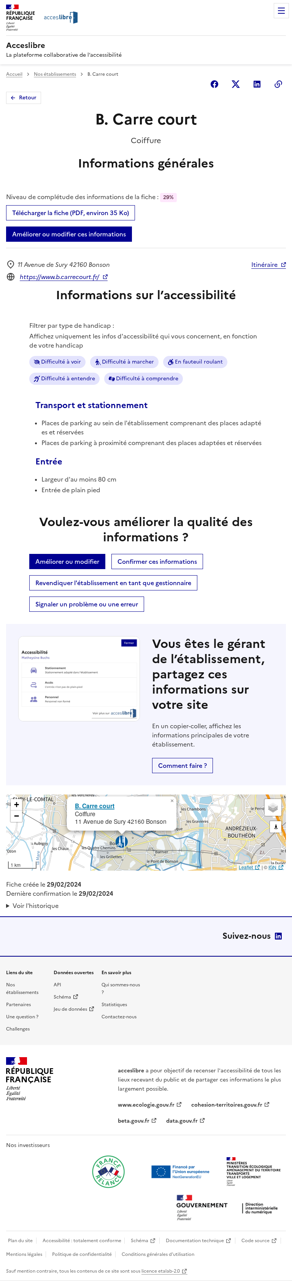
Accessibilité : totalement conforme (82, 1240)
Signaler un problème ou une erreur (86, 604)
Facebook (214, 84)
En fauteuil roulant (199, 362)
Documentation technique (195, 1240)
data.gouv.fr (182, 1121)
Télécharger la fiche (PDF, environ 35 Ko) (70, 212)
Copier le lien (278, 84)
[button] (171, 801)
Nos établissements (55, 74)
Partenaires (18, 1004)
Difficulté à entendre (68, 379)
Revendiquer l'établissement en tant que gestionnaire (113, 582)
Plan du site (20, 1240)
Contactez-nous (119, 1016)
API (57, 984)
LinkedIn (278, 936)
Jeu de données (70, 1009)
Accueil (14, 74)
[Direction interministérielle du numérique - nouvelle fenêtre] (229, 1208)
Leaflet (246, 867)
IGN (272, 867)
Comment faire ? (182, 765)
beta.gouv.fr (133, 1121)
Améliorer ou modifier (67, 561)
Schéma (62, 997)
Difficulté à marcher (128, 362)
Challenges (18, 1029)
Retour (27, 98)
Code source (255, 1240)
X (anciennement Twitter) (235, 84)
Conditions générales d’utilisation (158, 1254)
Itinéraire (264, 264)
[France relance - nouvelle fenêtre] (108, 1172)
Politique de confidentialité (82, 1254)
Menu (281, 10)
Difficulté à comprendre (147, 379)
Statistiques (114, 1004)
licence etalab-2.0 (160, 1271)
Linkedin (257, 84)
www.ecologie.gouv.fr (146, 1105)
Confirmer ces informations (157, 561)
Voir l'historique (36, 905)
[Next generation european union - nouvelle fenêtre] (181, 1172)
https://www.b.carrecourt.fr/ (59, 276)
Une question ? (22, 1016)
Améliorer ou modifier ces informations (69, 234)
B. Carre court (94, 805)
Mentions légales (24, 1254)
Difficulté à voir (61, 362)
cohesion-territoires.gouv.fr (226, 1105)
